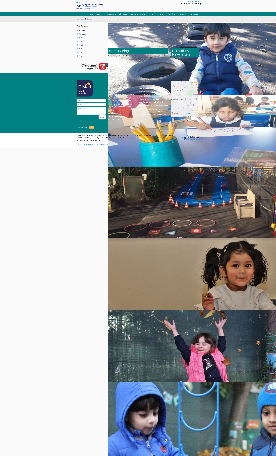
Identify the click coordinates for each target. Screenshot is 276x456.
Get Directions (185, 119)
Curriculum (171, 14)
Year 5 (80, 52)
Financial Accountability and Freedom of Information (93, 144)
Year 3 (80, 45)
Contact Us (194, 14)
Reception (82, 34)
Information (123, 14)
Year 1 (80, 38)
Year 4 (80, 49)
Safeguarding (111, 14)
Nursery (81, 30)
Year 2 (80, 41)
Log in (91, 127)
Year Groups (182, 14)
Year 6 (80, 56)
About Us (99, 14)
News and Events (157, 14)
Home (91, 14)
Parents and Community (139, 14)
